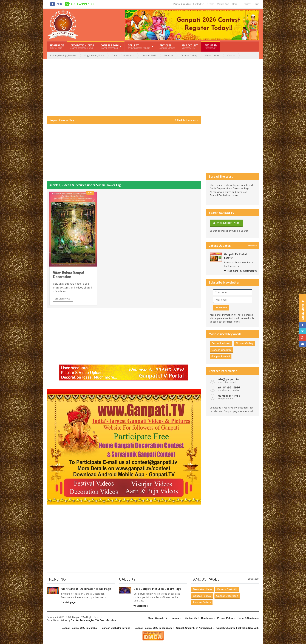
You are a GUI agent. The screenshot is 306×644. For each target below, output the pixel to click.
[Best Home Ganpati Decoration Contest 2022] (124, 390)
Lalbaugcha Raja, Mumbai (63, 55)
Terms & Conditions (248, 618)
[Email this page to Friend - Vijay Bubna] (302, 344)
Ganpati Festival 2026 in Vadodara (153, 628)
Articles (167, 46)
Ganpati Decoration (227, 595)
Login (256, 4)
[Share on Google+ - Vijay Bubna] (302, 337)
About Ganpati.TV (157, 618)
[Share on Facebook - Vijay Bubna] (302, 325)
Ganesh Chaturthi (221, 349)
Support (176, 618)
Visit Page (64, 299)
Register (246, 4)
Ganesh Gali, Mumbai (123, 55)
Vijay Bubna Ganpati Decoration (69, 274)
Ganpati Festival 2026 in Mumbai (79, 628)
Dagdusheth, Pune (94, 55)
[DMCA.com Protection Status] (153, 632)
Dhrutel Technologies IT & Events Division (93, 620)
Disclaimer (207, 618)
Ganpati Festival (220, 356)
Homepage (57, 46)
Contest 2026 (149, 55)
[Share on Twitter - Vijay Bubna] (302, 331)
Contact (231, 55)
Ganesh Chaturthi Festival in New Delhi (237, 628)
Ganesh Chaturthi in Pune (116, 628)
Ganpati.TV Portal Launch (235, 256)
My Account (190, 46)
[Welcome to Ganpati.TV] (123, 365)
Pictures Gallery (189, 55)
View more (252, 245)
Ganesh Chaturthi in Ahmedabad (194, 628)
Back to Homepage (187, 120)
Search (210, 4)
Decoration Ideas (82, 46)
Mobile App (223, 4)
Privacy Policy (225, 618)
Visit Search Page (228, 222)
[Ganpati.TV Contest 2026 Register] (192, 11)
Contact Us (198, 4)
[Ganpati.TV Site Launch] (216, 257)
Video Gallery (212, 55)
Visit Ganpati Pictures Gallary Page (158, 588)
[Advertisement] (124, 88)
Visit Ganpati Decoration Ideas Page (86, 588)
